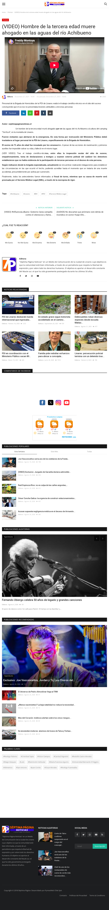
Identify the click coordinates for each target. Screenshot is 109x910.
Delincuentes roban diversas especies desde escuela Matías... (89, 320)
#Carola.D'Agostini (61, 756)
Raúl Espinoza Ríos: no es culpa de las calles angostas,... (43, 485)
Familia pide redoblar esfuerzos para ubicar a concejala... (54, 355)
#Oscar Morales (50, 767)
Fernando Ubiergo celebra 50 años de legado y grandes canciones (42, 600)
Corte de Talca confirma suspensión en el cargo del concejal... (61, 839)
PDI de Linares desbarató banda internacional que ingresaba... (17, 318)
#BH (35, 194)
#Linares (26, 194)
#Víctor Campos (43, 756)
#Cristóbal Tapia (27, 756)
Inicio (4, 12)
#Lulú (22, 762)
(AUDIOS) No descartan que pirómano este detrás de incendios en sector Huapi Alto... (79, 213)
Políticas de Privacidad (78, 895)
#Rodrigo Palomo (10, 756)
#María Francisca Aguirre (58, 762)
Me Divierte (51, 243)
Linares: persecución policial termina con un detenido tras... (89, 355)
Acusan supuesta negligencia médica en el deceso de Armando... (46, 511)
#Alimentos (7, 767)
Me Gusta (9, 243)
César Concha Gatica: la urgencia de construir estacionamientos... (47, 498)
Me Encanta (37, 243)
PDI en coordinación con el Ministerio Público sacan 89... (16, 355)
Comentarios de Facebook (17, 371)
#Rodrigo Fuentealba (68, 767)
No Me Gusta (23, 243)
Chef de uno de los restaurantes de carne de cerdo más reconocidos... (62, 871)
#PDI (43, 194)
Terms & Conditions (97, 895)
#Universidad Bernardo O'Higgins (85, 762)
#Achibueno (14, 194)
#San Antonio (21, 767)
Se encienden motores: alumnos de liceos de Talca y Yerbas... (45, 731)
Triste (79, 243)
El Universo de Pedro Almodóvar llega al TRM (38, 692)
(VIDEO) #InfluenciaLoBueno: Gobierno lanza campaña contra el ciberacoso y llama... (28, 213)
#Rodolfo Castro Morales (82, 756)
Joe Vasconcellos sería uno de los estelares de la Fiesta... (43, 459)
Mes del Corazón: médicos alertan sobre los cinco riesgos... (44, 718)
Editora (10, 97)
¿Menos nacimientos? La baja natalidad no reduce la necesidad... (46, 705)
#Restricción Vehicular (36, 762)
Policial (10, 12)
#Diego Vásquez (9, 762)
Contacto (63, 895)
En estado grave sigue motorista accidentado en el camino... (54, 318)
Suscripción (100, 846)
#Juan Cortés (36, 767)
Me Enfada (65, 243)
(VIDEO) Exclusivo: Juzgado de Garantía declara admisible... (44, 472)
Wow (94, 243)
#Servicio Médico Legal (57, 194)
